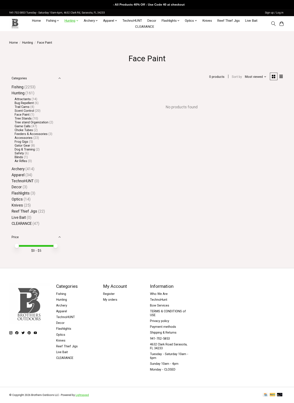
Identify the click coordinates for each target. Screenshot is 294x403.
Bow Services (159, 305)
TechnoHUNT (132, 21)
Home (36, 21)
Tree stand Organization (31, 122)
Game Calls (23, 126)
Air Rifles (21, 161)
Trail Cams (22, 107)
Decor (151, 21)
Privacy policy (159, 321)
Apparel (18, 175)
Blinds (19, 157)
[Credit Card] (265, 395)
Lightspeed (82, 395)
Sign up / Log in (274, 12)
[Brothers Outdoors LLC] (15, 23)
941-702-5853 (160, 338)
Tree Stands (23, 118)
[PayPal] (272, 395)
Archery (18, 169)
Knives (207, 21)
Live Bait (251, 21)
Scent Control (24, 111)
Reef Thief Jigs (228, 21)
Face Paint (22, 114)
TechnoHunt (158, 300)
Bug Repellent (24, 103)
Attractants (23, 99)
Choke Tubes (24, 130)
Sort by (237, 77)
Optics (17, 199)
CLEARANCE (144, 27)
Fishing (17, 87)
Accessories (23, 138)
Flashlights (21, 193)
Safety (19, 153)
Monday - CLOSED (162, 369)
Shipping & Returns (163, 332)
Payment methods (163, 327)
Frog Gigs (21, 142)
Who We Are (159, 294)
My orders (110, 300)
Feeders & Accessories (31, 134)
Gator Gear (22, 145)
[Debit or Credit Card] (280, 395)
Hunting (27, 42)
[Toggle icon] (273, 24)
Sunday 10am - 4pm (164, 364)
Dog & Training (25, 149)
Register (109, 294)
